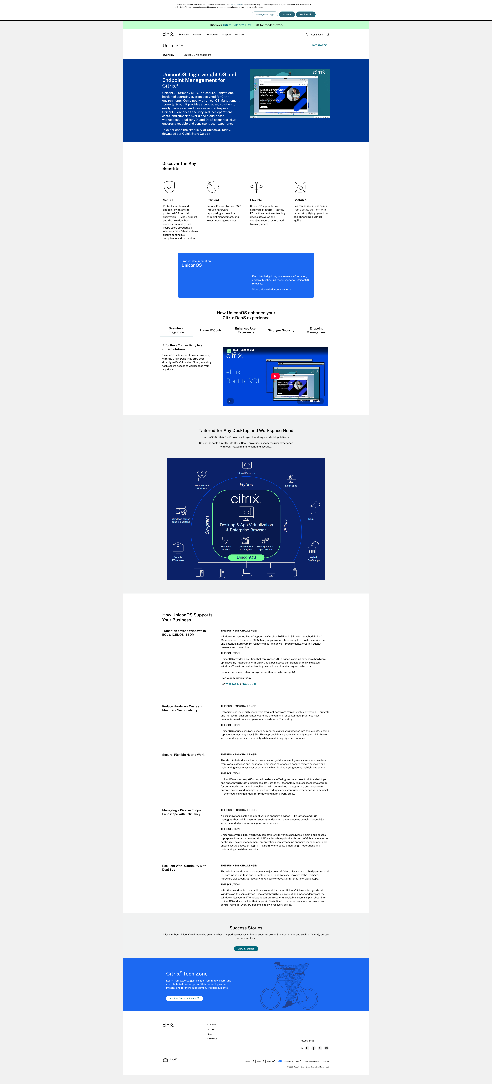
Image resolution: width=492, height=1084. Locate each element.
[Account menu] (328, 13)
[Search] (307, 13)
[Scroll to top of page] (485, 1077)
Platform (197, 13)
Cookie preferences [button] (312, 1040)
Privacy (270, 1040)
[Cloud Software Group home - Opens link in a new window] (170, 1040)
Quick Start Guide (195, 112)
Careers (248, 1040)
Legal (259, 1040)
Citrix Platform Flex (237, 4)
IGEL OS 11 (249, 662)
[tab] (175, 309)
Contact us (317, 13)
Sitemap (326, 1040)
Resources (212, 13)
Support (226, 13)
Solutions (184, 13)
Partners (239, 13)
